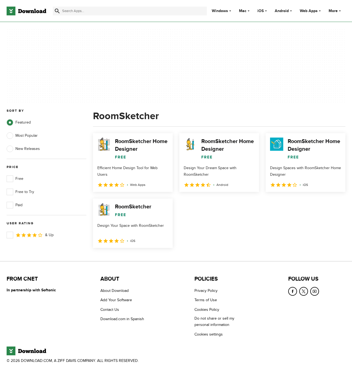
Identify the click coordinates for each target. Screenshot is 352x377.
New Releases (27, 148)
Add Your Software (116, 300)
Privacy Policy (206, 290)
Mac (242, 11)
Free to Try (24, 191)
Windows (220, 11)
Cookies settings (208, 334)
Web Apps (309, 11)
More (333, 11)
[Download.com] (26, 11)
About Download (114, 290)
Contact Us (109, 309)
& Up (49, 235)
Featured (23, 122)
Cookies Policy (206, 309)
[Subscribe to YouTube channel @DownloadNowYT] (314, 291)
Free (19, 178)
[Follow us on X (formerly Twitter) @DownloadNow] (303, 291)
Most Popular (26, 135)
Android (282, 11)
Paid (19, 205)
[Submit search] (57, 11)
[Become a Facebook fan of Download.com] (292, 291)
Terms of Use (205, 300)
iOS (260, 11)
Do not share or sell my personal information (214, 321)
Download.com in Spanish (122, 319)
